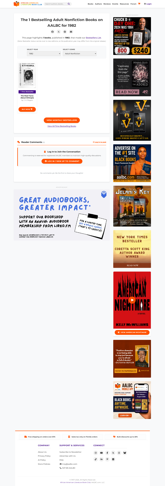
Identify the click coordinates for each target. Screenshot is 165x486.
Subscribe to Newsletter (70, 452)
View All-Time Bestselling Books (61, 126)
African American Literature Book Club (75, 482)
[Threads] (119, 453)
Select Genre (69, 49)
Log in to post (100, 142)
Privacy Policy (44, 456)
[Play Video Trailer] (132, 300)
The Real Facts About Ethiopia (27, 97)
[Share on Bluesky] (125, 453)
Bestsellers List (93, 38)
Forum (133, 4)
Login (149, 4)
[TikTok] (95, 459)
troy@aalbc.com (69, 464)
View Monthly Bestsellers (62, 120)
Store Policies (44, 464)
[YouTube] (101, 453)
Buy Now (26, 109)
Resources (124, 4)
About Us (42, 452)
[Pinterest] (107, 459)
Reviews (107, 4)
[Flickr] (113, 459)
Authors (98, 4)
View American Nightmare (133, 332)
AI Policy (42, 460)
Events (115, 4)
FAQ (61, 460)
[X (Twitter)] (113, 453)
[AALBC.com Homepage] (27, 4)
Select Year (32, 49)
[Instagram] (95, 453)
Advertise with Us (67, 456)
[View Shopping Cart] (139, 4)
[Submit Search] (68, 4)
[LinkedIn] (101, 459)
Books (90, 4)
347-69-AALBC (68, 468)
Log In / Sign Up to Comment (63, 161)
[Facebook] (107, 453)
